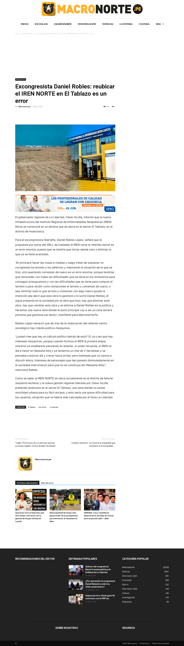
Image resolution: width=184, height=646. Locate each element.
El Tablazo (31, 407)
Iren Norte (42, 407)
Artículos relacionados (27, 483)
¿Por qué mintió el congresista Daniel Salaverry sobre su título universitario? (100, 584)
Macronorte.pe (24, 106)
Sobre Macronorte (129, 643)
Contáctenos (144, 643)
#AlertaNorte (27, 33)
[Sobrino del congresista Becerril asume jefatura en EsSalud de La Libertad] (76, 570)
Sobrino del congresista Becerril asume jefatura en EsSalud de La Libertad (98, 569)
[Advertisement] (92, 57)
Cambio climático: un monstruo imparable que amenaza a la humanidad (93, 444)
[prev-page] (17, 527)
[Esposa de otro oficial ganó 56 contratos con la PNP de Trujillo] (76, 599)
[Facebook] (18, 116)
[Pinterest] (31, 116)
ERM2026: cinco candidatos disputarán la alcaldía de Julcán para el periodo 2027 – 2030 (99, 516)
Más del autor (47, 483)
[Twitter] (25, 116)
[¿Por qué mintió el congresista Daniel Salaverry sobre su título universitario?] (76, 585)
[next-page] (21, 527)
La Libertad (54, 407)
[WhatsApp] (38, 116)
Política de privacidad (160, 643)
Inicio (17, 33)
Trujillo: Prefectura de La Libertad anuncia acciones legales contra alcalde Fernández (35, 444)
